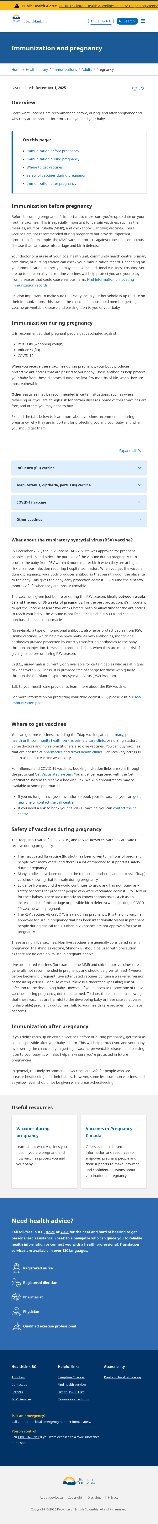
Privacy (113, 1497)
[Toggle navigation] (143, 21)
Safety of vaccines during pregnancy (56, 175)
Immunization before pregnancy (53, 151)
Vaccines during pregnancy (33, 1131)
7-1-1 (65, 1232)
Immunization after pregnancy (51, 183)
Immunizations (64, 69)
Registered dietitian (40, 1282)
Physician (31, 1311)
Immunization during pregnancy (53, 159)
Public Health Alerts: (39, 5)
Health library (37, 69)
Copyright (75, 1497)
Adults (87, 69)
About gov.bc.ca (51, 1497)
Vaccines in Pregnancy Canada (109, 1131)
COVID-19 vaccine (31, 502)
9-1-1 (21, 1422)
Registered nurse (38, 1268)
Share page (142, 88)
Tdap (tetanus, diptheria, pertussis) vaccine (53, 485)
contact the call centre (55, 802)
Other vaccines (29, 519)
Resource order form (73, 1399)
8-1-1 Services (21, 1399)
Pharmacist (33, 1297)
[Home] (48, 18)
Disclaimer (95, 1497)
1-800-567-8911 (29, 1437)
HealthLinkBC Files (71, 1392)
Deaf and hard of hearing (122, 1377)
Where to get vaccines (45, 167)
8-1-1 (102, 21)
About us (18, 1377)
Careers (17, 1392)
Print (134, 88)
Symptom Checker (71, 1377)
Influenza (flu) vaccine (35, 467)
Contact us (19, 1384)
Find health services (72, 1384)
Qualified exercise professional (49, 1326)
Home (16, 69)
